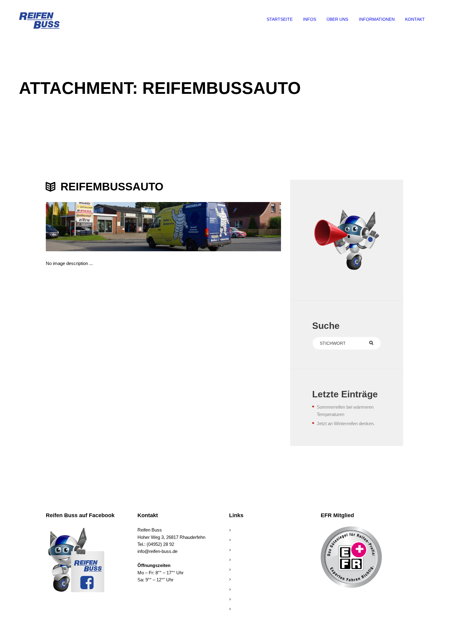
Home (238, 530)
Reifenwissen (245, 570)
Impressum (243, 599)
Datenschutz (245, 609)
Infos (237, 550)
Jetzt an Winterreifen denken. (346, 423)
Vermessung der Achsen (257, 580)
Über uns (241, 540)
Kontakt (240, 590)
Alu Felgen (243, 560)
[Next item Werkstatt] (222, 226)
